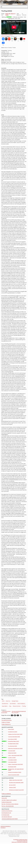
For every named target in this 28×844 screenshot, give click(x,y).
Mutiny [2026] (11, 729)
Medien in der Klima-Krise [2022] (15, 780)
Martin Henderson (21, 703)
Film (9, 13)
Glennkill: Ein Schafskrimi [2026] (14, 772)
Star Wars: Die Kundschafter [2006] (16, 782)
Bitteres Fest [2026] (12, 752)
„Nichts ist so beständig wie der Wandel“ (10, 818)
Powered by (3, 36)
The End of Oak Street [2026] (14, 736)
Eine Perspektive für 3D (6, 812)
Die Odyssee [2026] (12, 766)
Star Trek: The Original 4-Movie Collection (10, 804)
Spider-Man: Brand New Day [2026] (15, 748)
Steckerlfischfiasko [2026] (13, 741)
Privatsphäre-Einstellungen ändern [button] (20, 839)
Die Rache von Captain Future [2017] (16, 789)
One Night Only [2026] (12, 731)
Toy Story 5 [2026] (12, 757)
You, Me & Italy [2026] (12, 746)
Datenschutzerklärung (5, 826)
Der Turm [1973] (12, 785)
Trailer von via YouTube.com (7, 34)
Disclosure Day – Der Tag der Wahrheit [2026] (15, 769)
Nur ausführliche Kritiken (7, 720)
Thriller (6, 15)
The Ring (24, 706)
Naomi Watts (4, 706)
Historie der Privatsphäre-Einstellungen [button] (19, 842)
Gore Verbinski (13, 703)
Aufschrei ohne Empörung (7, 810)
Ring (10, 706)
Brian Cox (8, 701)
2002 (3, 701)
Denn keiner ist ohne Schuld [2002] (5, 712)
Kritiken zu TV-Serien (6, 722)
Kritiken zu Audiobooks (6, 793)
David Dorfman (5, 703)
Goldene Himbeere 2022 (6, 802)
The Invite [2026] (11, 750)
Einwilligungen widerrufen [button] (22, 840)
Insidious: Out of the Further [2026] (15, 734)
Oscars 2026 (4, 798)
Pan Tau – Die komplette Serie (8, 806)
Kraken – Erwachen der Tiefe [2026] (15, 764)
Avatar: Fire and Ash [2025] (13, 774)
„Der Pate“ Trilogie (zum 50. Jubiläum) (9, 800)
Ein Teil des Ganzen (5, 814)
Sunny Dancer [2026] (12, 739)
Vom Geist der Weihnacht (7, 816)
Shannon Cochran (16, 706)
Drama (6, 13)
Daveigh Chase (15, 701)
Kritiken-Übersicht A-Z (6, 724)
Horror (12, 13)
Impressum (3, 827)
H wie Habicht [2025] (12, 759)
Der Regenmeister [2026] (13, 743)
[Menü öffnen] (1, 7)
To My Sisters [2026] (12, 762)
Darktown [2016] (12, 787)
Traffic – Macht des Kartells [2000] (15, 755)
